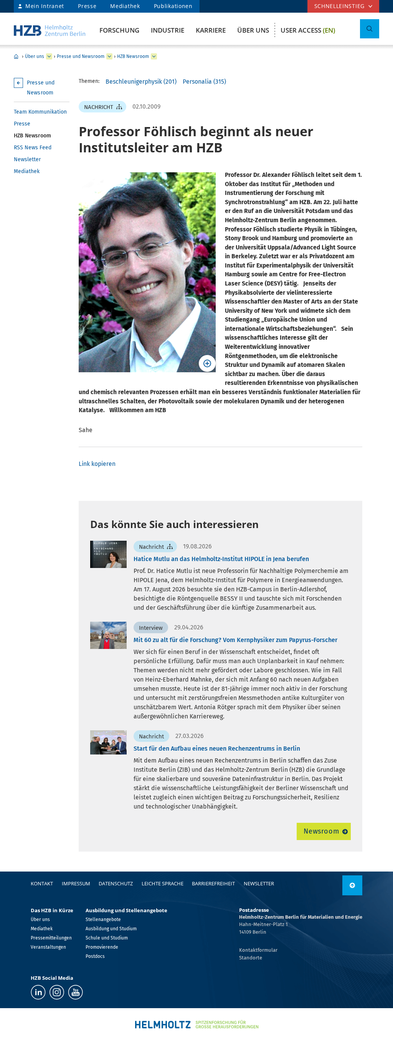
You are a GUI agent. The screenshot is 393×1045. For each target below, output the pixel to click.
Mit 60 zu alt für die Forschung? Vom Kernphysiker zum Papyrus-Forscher (235, 640)
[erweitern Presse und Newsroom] (109, 56)
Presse (87, 6)
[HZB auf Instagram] (57, 992)
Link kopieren (97, 463)
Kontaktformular (258, 950)
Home (16, 56)
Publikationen (173, 6)
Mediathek (125, 6)
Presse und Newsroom (80, 56)
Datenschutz (116, 883)
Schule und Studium (107, 938)
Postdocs (95, 956)
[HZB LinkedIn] (38, 992)
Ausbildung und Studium (111, 928)
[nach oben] (352, 885)
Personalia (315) (204, 81)
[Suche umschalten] (369, 28)
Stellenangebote (103, 919)
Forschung (119, 30)
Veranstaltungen (48, 947)
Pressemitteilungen (51, 938)
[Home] (49, 30)
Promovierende (102, 947)
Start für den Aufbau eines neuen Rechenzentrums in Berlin (217, 748)
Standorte (250, 958)
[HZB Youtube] (75, 992)
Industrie (167, 30)
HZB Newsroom (133, 56)
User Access (308, 30)
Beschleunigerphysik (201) (141, 81)
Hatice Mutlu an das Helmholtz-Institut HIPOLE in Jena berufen (221, 559)
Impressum (76, 883)
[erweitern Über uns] (49, 56)
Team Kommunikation (40, 112)
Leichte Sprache (162, 883)
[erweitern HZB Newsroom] (154, 56)
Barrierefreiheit (213, 883)
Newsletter (27, 159)
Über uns (253, 30)
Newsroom (321, 831)
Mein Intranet (44, 6)
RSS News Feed (32, 147)
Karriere (211, 30)
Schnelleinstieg (339, 6)
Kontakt (42, 883)
